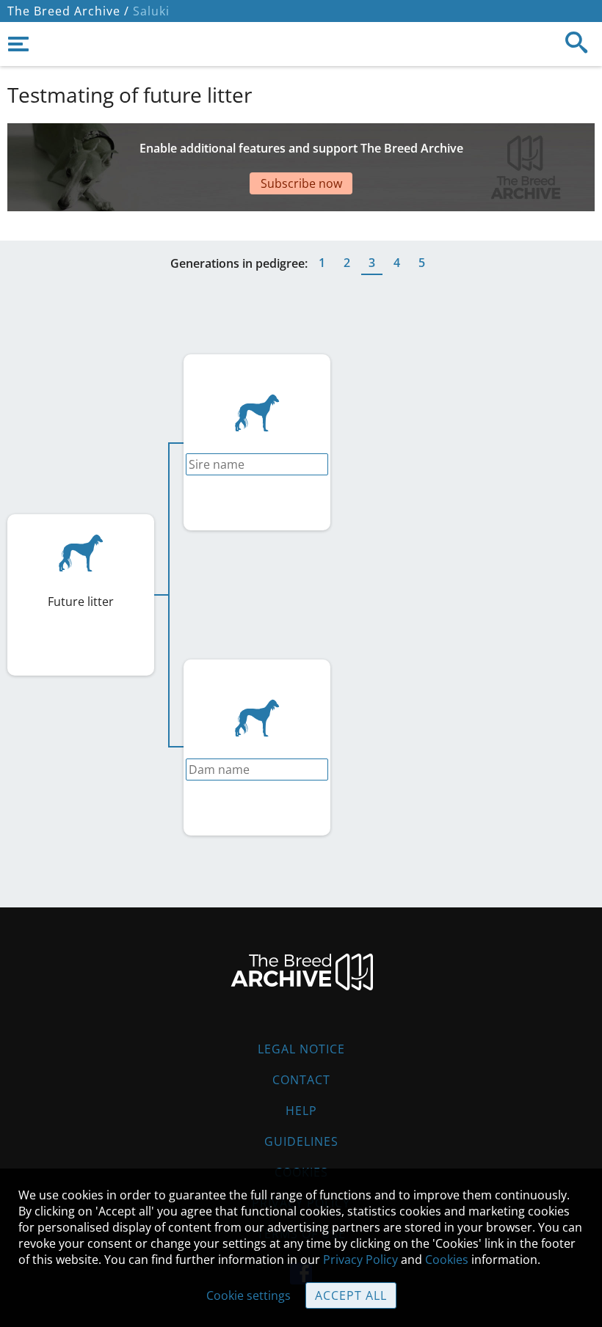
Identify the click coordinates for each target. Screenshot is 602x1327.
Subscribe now (301, 183)
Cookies (446, 1259)
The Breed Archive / (68, 11)
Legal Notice (301, 1049)
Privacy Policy (360, 1259)
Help (301, 1111)
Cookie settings (248, 1295)
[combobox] (257, 464)
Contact (301, 1080)
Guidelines (301, 1141)
